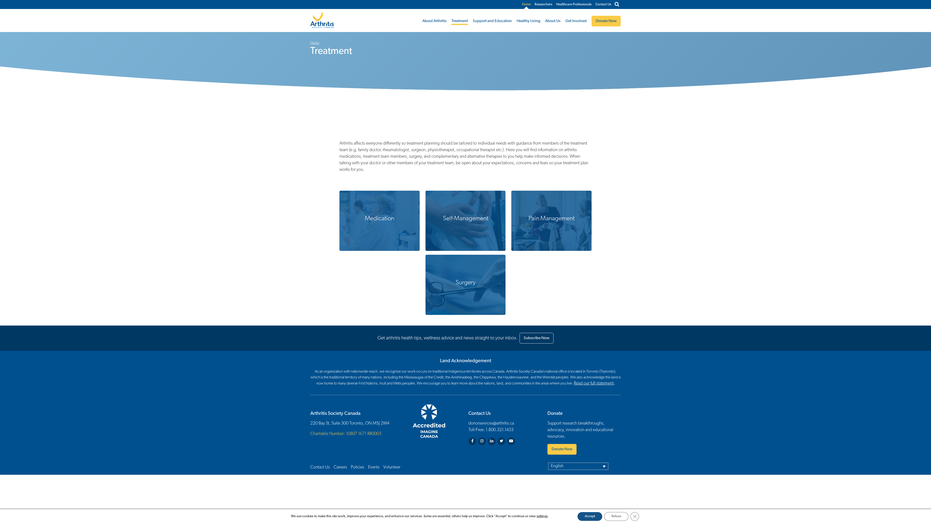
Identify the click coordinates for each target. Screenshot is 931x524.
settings (542, 516)
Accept (590, 516)
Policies (357, 467)
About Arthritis (434, 21)
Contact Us (603, 4)
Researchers (543, 4)
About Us (553, 21)
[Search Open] (617, 4)
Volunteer (391, 467)
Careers (340, 467)
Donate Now (562, 449)
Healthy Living (528, 21)
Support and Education (492, 21)
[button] (578, 466)
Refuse (616, 516)
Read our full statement (594, 383)
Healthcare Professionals (574, 4)
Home (526, 4)
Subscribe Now (536, 338)
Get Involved (576, 21)
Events (373, 467)
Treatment (459, 21)
